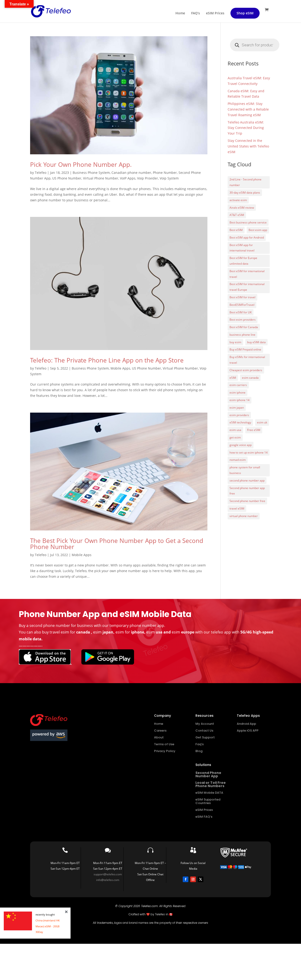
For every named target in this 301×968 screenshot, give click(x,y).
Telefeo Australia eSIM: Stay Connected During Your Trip (246, 128)
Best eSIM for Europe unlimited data (243, 261)
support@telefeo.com (108, 874)
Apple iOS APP (247, 730)
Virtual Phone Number (100, 178)
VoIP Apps (127, 178)
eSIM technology (240, 422)
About (159, 737)
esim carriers (238, 385)
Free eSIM (253, 430)
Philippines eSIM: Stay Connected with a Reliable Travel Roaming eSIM (248, 109)
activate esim (238, 200)
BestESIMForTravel (242, 305)
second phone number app (247, 480)
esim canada (250, 378)
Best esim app (258, 230)
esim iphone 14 (240, 400)
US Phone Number (66, 178)
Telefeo (40, 172)
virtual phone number (244, 516)
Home (180, 13)
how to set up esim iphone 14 (249, 452)
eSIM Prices (215, 13)
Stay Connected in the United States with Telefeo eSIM (248, 146)
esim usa (235, 430)
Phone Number (165, 172)
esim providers (239, 415)
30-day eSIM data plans (245, 193)
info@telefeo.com (107, 880)
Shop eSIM (245, 13)
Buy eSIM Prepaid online (245, 349)
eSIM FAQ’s (203, 816)
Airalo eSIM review (242, 208)
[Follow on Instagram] (193, 879)
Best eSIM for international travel (247, 274)
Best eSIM (236, 230)
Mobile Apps (120, 368)
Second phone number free (247, 501)
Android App (246, 723)
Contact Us (204, 730)
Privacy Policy (164, 751)
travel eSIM (237, 508)
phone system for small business (245, 470)
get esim (235, 437)
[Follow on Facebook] (185, 879)
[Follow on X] (200, 879)
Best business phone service (248, 222)
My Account (204, 723)
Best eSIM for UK (241, 312)
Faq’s (199, 744)
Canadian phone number (131, 172)
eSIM (233, 378)
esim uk (262, 422)
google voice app (241, 445)
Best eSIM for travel (242, 297)
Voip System (169, 178)
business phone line (242, 335)
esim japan (237, 408)
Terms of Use (164, 744)
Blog (198, 751)
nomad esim (238, 460)
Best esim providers (243, 320)
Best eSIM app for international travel (242, 248)
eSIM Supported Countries (207, 801)
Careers (160, 730)
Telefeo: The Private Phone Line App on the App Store (107, 360)
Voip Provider (147, 178)
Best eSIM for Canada (244, 327)
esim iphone (238, 392)
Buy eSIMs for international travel (247, 360)
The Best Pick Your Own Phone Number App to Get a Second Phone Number (116, 543)
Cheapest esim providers (246, 370)
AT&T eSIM (237, 215)
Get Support (205, 737)
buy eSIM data (256, 342)
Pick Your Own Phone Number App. (81, 164)
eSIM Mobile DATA (209, 792)
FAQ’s (195, 13)
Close (66, 912)
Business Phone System (91, 172)
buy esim (235, 342)
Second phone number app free (247, 491)
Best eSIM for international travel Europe (247, 287)
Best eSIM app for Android (247, 237)
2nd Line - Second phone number (245, 182)
